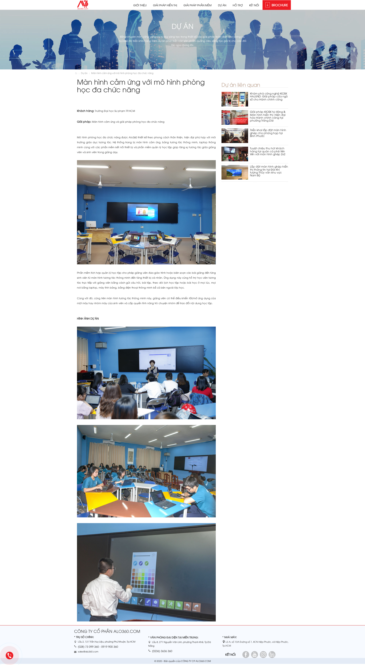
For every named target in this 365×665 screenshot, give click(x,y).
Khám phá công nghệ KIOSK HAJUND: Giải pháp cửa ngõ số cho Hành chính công (269, 96)
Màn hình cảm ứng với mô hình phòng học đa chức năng (122, 73)
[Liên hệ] (11, 656)
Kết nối (254, 5)
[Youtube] (254, 654)
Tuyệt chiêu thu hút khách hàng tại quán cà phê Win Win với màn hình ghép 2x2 (267, 151)
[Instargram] (263, 654)
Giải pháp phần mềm (197, 5)
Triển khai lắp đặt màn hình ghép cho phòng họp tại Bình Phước (268, 133)
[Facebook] (245, 654)
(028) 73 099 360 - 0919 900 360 (98, 646)
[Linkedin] (272, 654)
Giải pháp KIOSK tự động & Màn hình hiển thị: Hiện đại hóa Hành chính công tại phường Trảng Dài (268, 116)
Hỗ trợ (238, 5)
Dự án (222, 5)
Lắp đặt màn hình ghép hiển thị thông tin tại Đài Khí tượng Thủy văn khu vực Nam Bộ (269, 171)
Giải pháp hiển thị (165, 5)
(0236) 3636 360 (162, 651)
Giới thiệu (140, 5)
